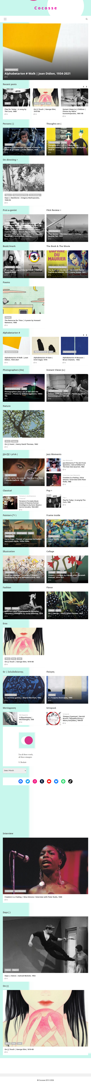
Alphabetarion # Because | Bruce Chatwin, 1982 (44, 358)
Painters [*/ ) (10, 533)
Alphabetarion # (11, 70)
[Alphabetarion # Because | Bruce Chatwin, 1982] (45, 346)
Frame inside (54, 536)
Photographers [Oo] (13, 389)
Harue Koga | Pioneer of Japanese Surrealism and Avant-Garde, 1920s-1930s (23, 540)
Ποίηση (52, 695)
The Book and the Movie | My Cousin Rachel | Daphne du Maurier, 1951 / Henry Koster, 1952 (67, 271)
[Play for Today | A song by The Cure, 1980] (16, 97)
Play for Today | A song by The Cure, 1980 (15, 110)
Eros (42, 103)
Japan (31, 533)
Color (24, 389)
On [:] (37, 103)
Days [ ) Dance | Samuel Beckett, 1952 (20, 976)
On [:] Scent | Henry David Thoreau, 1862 (21, 444)
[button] (5, 19)
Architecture (31, 496)
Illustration (10, 572)
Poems (8, 317)
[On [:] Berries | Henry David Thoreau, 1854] (67, 605)
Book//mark (10, 267)
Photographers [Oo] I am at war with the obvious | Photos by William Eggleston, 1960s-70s (24, 393)
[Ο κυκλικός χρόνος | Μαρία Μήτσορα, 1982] (24, 690)
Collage (52, 572)
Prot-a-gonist (10, 220)
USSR (18, 267)
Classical (22, 499)
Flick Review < (54, 231)
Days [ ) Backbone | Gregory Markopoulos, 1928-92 (22, 199)
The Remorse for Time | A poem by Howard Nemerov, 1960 (22, 321)
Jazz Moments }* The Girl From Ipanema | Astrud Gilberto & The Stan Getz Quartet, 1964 (74, 465)
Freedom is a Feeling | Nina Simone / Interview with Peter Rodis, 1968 (74, 480)
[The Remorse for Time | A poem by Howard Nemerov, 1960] (23, 300)
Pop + (8, 103)
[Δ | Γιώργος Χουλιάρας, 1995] (67, 690)
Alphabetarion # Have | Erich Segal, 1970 (14, 358)
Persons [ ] (9, 145)
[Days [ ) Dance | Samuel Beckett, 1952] (45, 944)
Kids (80, 103)
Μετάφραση (23, 715)
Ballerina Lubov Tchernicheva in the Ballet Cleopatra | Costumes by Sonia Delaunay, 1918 (24, 612)
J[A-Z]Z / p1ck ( (11, 475)
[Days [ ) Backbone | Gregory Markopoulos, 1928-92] (23, 177)
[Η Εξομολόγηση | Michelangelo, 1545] (10, 718)
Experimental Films (20, 195)
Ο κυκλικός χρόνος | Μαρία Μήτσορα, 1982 (23, 698)
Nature (14, 441)
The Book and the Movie (57, 267)
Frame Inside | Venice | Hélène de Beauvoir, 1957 (66, 540)
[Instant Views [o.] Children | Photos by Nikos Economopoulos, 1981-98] (74, 97)
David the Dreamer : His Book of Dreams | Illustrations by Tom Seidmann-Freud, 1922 (22, 576)
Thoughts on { (54, 142)
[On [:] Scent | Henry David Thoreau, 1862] (23, 424)
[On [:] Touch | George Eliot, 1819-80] (45, 97)
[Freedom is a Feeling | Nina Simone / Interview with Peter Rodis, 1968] (53, 479)
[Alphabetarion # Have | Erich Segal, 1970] (16, 346)
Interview (66, 475)
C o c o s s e (45, 8)
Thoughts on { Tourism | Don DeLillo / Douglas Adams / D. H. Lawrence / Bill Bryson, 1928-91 (67, 147)
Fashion (15, 608)
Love (48, 103)
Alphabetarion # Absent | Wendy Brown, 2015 (73, 358)
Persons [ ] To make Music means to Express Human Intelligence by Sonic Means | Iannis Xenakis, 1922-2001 (30, 504)
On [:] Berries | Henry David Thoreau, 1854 (65, 613)
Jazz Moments (68, 460)
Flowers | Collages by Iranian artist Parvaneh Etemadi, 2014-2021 (66, 576)
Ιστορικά (66, 714)
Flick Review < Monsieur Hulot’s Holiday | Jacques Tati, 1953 (65, 235)
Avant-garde (21, 533)
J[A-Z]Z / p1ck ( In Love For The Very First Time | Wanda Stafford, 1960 (24, 479)
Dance (8, 608)
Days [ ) (8, 195)
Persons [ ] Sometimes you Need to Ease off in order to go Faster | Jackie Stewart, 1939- (24, 148)
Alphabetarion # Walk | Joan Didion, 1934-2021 (38, 73)
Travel (64, 142)
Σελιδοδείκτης (11, 695)
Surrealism (9, 536)
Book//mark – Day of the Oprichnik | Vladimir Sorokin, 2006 (23, 271)
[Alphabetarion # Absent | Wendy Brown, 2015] (74, 346)
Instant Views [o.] (70, 103)
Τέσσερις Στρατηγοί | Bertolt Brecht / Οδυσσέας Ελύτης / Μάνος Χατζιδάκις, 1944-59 (74, 718)
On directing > (35, 195)
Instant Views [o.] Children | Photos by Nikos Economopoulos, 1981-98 (74, 111)
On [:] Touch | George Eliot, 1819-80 (45, 110)
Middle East (61, 572)
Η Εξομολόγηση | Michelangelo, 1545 (26, 718)
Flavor (51, 610)
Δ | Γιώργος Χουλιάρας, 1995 (60, 698)
